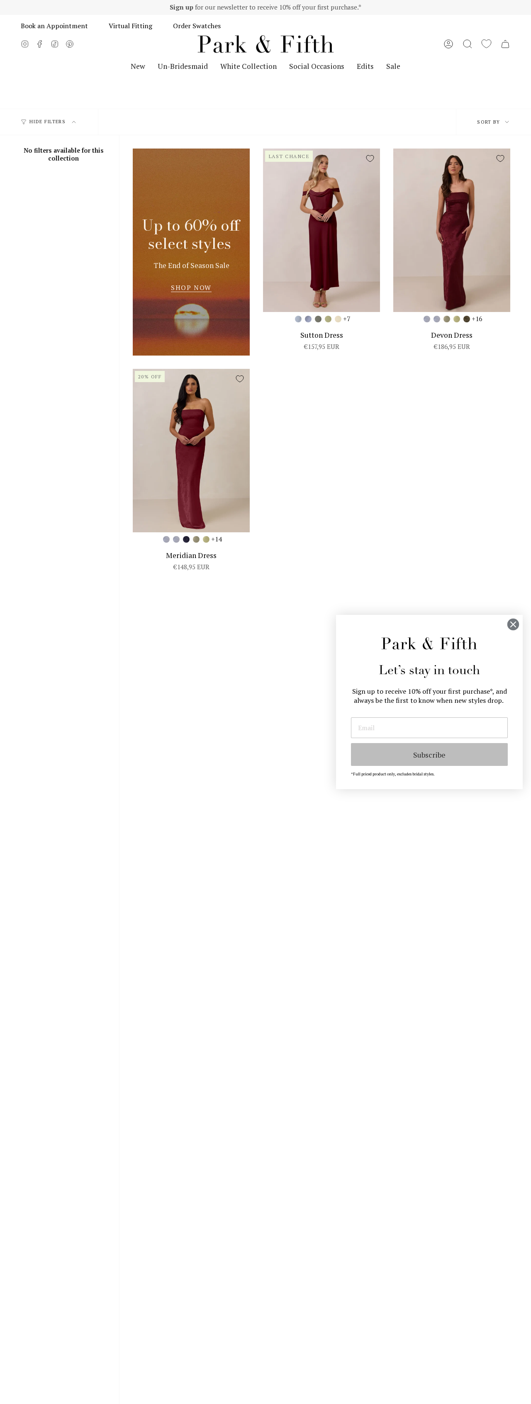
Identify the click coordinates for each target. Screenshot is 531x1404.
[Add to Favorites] (370, 158)
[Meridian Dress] (191, 451)
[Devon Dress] (451, 230)
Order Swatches (197, 25)
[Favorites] (486, 44)
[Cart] (505, 44)
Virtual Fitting (130, 25)
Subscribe (429, 755)
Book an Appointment (54, 25)
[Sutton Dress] (321, 230)
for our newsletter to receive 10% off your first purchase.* (265, 7)
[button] (467, 44)
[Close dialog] (513, 624)
